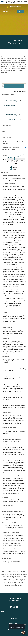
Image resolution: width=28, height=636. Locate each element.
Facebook (11, 607)
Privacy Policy (14, 618)
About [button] (3, 611)
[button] (14, 94)
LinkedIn (17, 607)
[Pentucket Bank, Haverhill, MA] (14, 7)
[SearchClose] (13, 11)
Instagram (14, 607)
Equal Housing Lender (14, 630)
